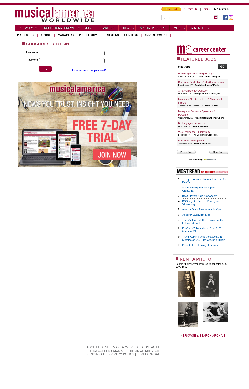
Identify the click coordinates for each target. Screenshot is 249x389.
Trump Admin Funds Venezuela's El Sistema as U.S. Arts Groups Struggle (203, 238)
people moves (89, 35)
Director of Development (191, 140)
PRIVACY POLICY (121, 354)
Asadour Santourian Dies (196, 214)
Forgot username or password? (88, 70)
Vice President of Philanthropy (194, 132)
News (127, 28)
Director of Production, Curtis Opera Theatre (201, 82)
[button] (216, 17)
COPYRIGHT (96, 354)
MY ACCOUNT (222, 9)
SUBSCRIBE (191, 9)
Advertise (198, 28)
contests (131, 35)
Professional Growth (59, 28)
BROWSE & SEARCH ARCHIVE (204, 335)
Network (26, 28)
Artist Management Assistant (193, 90)
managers (66, 35)
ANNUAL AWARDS (156, 35)
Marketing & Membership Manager (196, 73)
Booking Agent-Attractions (191, 123)
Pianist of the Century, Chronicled (201, 245)
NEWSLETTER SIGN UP (108, 350)
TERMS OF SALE (149, 354)
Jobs (88, 28)
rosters (112, 35)
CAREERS (107, 28)
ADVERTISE (131, 347)
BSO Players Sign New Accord (199, 195)
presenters (26, 35)
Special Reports (152, 28)
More (178, 28)
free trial (171, 9)
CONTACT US (152, 347)
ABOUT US (95, 347)
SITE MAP (112, 347)
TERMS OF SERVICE (143, 350)
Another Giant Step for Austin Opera (202, 209)
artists (46, 35)
